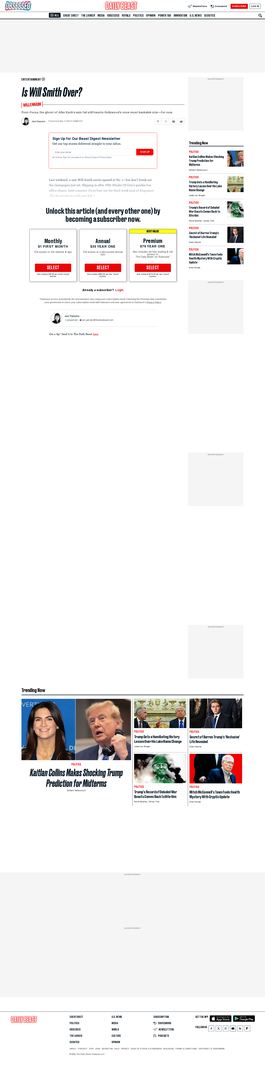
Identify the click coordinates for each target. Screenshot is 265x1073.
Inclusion (168, 1049)
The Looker (88, 15)
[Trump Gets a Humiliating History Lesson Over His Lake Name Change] (235, 191)
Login (119, 290)
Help (117, 1049)
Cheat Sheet (71, 15)
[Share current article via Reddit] (181, 121)
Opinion (150, 15)
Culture (116, 1035)
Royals (126, 15)
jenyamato (72, 320)
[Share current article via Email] (173, 121)
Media (101, 15)
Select (53, 267)
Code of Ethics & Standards (146, 1049)
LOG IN (255, 6)
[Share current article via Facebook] (158, 121)
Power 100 (164, 15)
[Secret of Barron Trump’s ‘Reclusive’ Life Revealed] (235, 241)
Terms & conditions (186, 1049)
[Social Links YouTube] (233, 1029)
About (73, 1049)
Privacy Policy (106, 157)
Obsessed (113, 15)
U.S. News (196, 15)
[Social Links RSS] (240, 1029)
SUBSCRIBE (239, 6)
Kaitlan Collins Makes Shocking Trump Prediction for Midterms (76, 778)
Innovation (180, 15)
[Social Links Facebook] (211, 1029)
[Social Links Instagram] (226, 1029)
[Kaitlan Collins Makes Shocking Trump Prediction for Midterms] (235, 165)
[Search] (260, 15)
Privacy (125, 1049)
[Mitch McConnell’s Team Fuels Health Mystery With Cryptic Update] (235, 263)
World (115, 1029)
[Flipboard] (247, 1029)
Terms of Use (90, 157)
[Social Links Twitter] (218, 1029)
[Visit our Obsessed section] (29, 6)
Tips (91, 1049)
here (95, 334)
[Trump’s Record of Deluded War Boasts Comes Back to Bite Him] (235, 216)
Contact (82, 1049)
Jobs (97, 1049)
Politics (138, 15)
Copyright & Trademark (211, 1049)
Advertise (107, 1049)
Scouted (209, 15)
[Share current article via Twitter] (166, 121)
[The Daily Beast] (121, 6)
